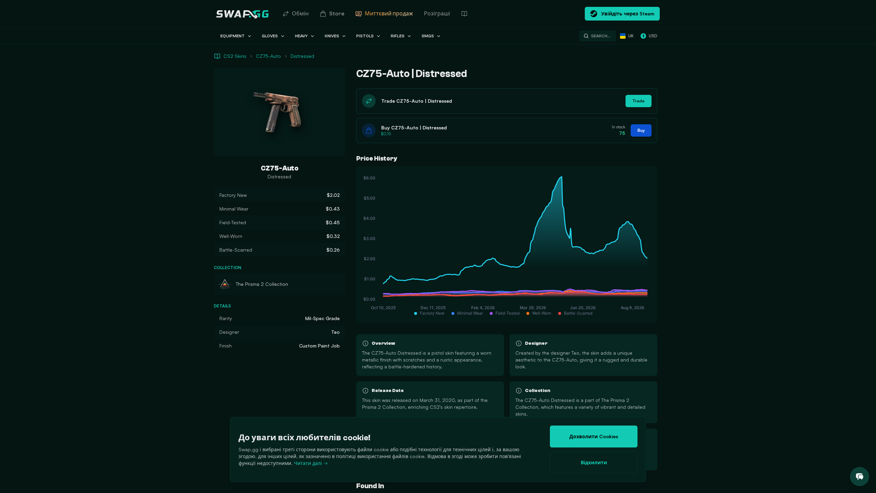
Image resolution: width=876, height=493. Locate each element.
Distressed (302, 56)
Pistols (365, 36)
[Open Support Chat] (859, 476)
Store (336, 14)
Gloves (270, 36)
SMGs (428, 36)
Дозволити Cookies (593, 436)
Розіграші (437, 14)
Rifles (397, 36)
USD (649, 35)
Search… (600, 36)
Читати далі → (311, 463)
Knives (332, 36)
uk (631, 35)
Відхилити (594, 462)
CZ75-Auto (268, 56)
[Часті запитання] (464, 14)
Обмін (300, 14)
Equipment (232, 36)
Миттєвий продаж (389, 14)
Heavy (301, 36)
